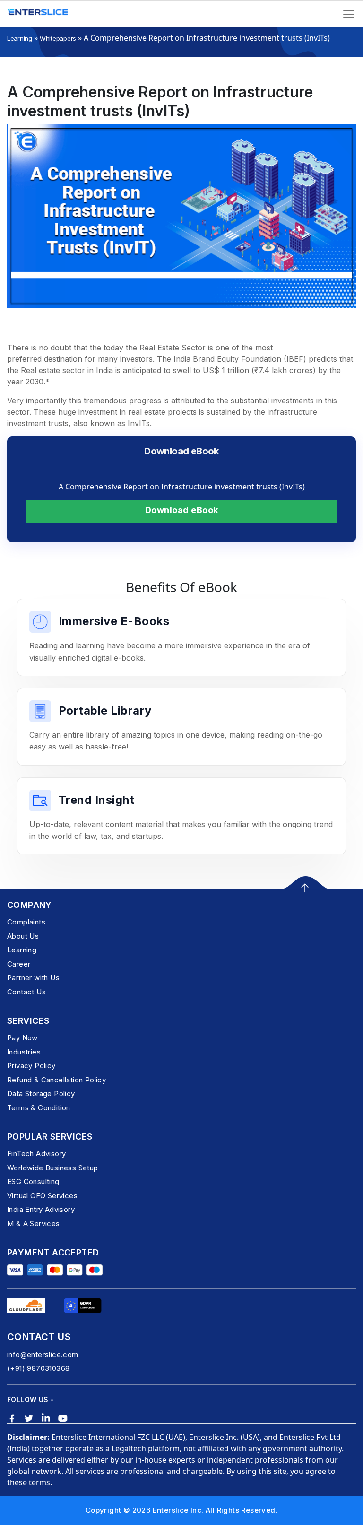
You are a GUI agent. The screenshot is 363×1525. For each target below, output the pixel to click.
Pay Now (22, 1037)
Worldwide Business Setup (52, 1167)
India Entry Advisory (41, 1209)
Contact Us (26, 991)
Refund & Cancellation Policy (56, 1079)
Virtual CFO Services (42, 1195)
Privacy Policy (31, 1065)
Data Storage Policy (41, 1093)
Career (18, 963)
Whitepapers (58, 38)
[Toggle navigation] (349, 14)
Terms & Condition (38, 1107)
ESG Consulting (33, 1181)
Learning (19, 38)
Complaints (26, 921)
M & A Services (33, 1223)
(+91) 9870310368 (38, 1368)
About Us (23, 936)
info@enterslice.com (42, 1354)
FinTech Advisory (36, 1153)
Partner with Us (33, 977)
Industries (24, 1051)
